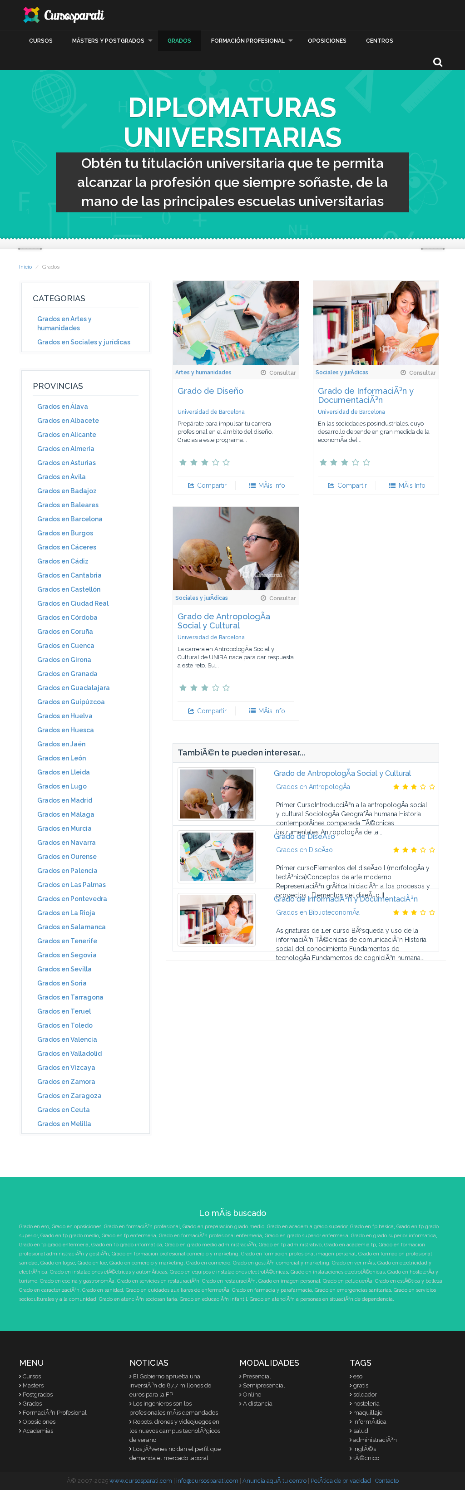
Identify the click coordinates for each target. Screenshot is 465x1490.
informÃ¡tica (369, 1421)
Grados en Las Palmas (71, 884)
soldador (365, 1394)
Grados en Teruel (64, 1011)
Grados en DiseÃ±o (304, 849)
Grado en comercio (208, 1263)
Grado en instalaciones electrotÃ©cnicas (338, 1272)
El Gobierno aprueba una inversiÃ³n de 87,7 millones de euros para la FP (170, 1385)
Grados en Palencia (67, 870)
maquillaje (367, 1412)
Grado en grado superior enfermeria (306, 1236)
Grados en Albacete (68, 420)
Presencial (257, 1376)
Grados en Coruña (65, 631)
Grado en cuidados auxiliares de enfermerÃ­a (177, 1290)
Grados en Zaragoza (69, 1095)
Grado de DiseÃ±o (304, 836)
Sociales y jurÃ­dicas (342, 372)
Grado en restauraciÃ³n (229, 1281)
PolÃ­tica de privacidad (341, 1480)
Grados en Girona (64, 659)
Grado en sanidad (102, 1290)
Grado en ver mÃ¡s (353, 1263)
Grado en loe (92, 1263)
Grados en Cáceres (66, 547)
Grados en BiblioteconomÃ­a (318, 912)
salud (360, 1430)
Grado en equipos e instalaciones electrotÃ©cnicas (229, 1272)
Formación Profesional (248, 41)
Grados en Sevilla (64, 969)
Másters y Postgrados (108, 41)
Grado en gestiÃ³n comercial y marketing (281, 1263)
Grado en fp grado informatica (126, 1245)
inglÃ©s (364, 1449)
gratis (360, 1385)
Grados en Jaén (61, 744)
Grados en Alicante (66, 434)
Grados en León (61, 758)
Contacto (387, 1480)
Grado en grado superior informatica (393, 1236)
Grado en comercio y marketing (146, 1263)
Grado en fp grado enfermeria (54, 1245)
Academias (38, 1430)
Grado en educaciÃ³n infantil (213, 1299)
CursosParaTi (64, 15)
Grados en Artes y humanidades (64, 323)
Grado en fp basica (372, 1227)
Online (252, 1394)
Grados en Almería (65, 448)
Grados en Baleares (68, 505)
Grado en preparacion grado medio (223, 1227)
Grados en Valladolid (69, 1053)
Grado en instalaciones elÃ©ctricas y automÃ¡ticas (108, 1272)
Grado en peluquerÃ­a (347, 1281)
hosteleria (366, 1403)
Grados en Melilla (64, 1123)
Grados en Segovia (67, 955)
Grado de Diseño (210, 391)
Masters (33, 1385)
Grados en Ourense (67, 856)
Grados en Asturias (66, 462)
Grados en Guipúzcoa (71, 702)
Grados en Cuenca (65, 645)
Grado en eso (34, 1227)
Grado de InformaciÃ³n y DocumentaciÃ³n (366, 395)
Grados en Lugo (62, 786)
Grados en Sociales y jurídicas (83, 342)
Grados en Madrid (64, 800)
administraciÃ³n (375, 1439)
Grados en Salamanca (71, 927)
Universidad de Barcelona (211, 412)
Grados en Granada (67, 673)
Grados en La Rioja (66, 913)
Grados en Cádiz (63, 561)
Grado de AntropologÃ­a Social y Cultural (224, 621)
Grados (179, 41)
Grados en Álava (62, 406)
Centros (379, 41)
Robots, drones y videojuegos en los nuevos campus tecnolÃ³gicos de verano (174, 1430)
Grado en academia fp (350, 1245)
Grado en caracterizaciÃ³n (49, 1290)
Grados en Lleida (63, 772)
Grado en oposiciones (76, 1227)
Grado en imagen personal (289, 1281)
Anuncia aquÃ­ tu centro (274, 1480)
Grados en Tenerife (67, 941)
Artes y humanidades (203, 372)
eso (357, 1376)
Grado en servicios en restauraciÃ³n (158, 1281)
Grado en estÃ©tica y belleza (408, 1281)
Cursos (41, 41)
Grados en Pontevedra (72, 898)
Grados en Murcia (64, 828)
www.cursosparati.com (140, 1480)
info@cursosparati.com (207, 1480)
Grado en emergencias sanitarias (353, 1290)
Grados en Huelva (65, 716)
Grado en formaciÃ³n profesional (142, 1227)
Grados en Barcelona (70, 519)
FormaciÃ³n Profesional (55, 1412)
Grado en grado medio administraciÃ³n (210, 1245)
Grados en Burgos (65, 533)
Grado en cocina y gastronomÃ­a (77, 1281)
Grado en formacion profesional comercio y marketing (175, 1254)
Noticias (148, 1362)
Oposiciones (327, 41)
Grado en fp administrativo (290, 1245)
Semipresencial (264, 1385)
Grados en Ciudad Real (73, 603)
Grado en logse (57, 1263)
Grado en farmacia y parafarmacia (272, 1290)
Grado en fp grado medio (69, 1236)
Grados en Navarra (66, 842)
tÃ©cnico (366, 1458)
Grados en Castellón (68, 589)
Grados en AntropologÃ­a (313, 786)
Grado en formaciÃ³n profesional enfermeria (210, 1236)
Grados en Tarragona (70, 997)
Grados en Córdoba (67, 617)
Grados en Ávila (61, 476)
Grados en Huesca (65, 730)
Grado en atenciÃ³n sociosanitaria (138, 1299)
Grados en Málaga (65, 814)
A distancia (257, 1403)
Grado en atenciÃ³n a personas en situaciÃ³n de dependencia (321, 1299)
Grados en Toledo (65, 1025)
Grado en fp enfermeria (129, 1236)
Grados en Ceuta (63, 1109)
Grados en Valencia (67, 1039)
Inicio (25, 267)
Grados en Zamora (66, 1081)
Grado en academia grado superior (307, 1227)
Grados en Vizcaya (66, 1067)
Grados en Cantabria (69, 575)
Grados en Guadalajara (73, 687)
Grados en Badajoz (67, 491)
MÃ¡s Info (271, 485)
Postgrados (38, 1394)
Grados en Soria (62, 983)
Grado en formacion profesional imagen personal (298, 1254)
